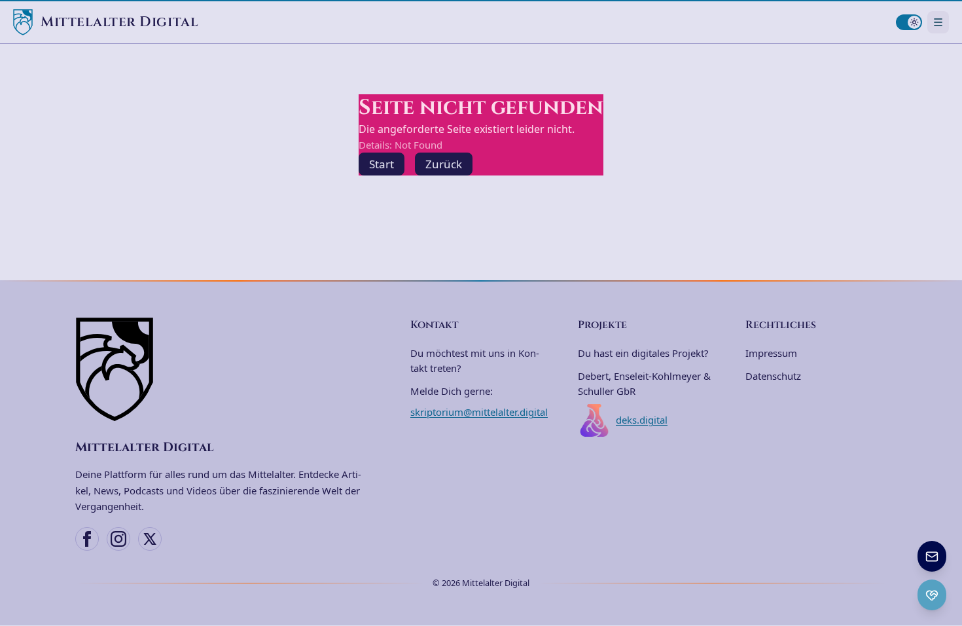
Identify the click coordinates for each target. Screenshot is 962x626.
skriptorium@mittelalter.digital (479, 411)
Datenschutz (773, 375)
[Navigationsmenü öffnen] (938, 22)
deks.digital (642, 419)
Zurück (443, 164)
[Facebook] (87, 539)
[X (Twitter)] (150, 539)
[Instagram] (118, 539)
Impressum (771, 352)
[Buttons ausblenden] (945, 542)
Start (381, 164)
